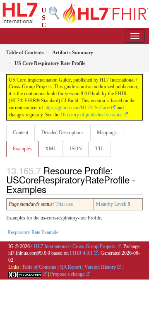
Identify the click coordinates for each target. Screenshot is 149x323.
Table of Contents (39, 267)
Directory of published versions (91, 115)
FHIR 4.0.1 (81, 253)
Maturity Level (110, 204)
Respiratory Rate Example (32, 232)
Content (20, 132)
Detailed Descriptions (62, 132)
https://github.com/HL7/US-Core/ (77, 108)
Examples (22, 149)
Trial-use (64, 204)
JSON (76, 149)
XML (50, 149)
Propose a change (67, 274)
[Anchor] (50, 188)
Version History (100, 267)
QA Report (70, 267)
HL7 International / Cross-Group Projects (74, 246)
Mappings (107, 132)
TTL (99, 149)
